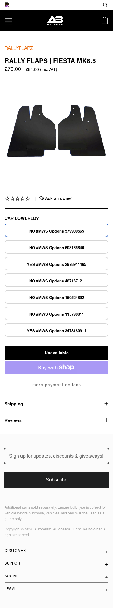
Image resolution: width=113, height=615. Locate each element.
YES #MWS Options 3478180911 (56, 330)
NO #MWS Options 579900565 (56, 231)
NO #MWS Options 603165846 (56, 247)
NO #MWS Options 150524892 (56, 297)
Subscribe (56, 479)
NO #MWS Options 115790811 (56, 314)
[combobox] (85, 5)
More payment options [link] (56, 385)
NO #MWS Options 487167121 (56, 281)
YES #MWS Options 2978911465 (56, 264)
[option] (56, 5)
